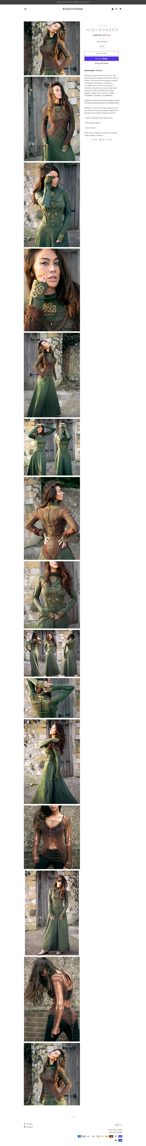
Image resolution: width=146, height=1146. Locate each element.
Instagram (29, 1127)
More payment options (101, 63)
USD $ (117, 1125)
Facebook (29, 1124)
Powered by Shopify (115, 1132)
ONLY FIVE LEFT (102, 42)
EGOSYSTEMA (73, 8)
